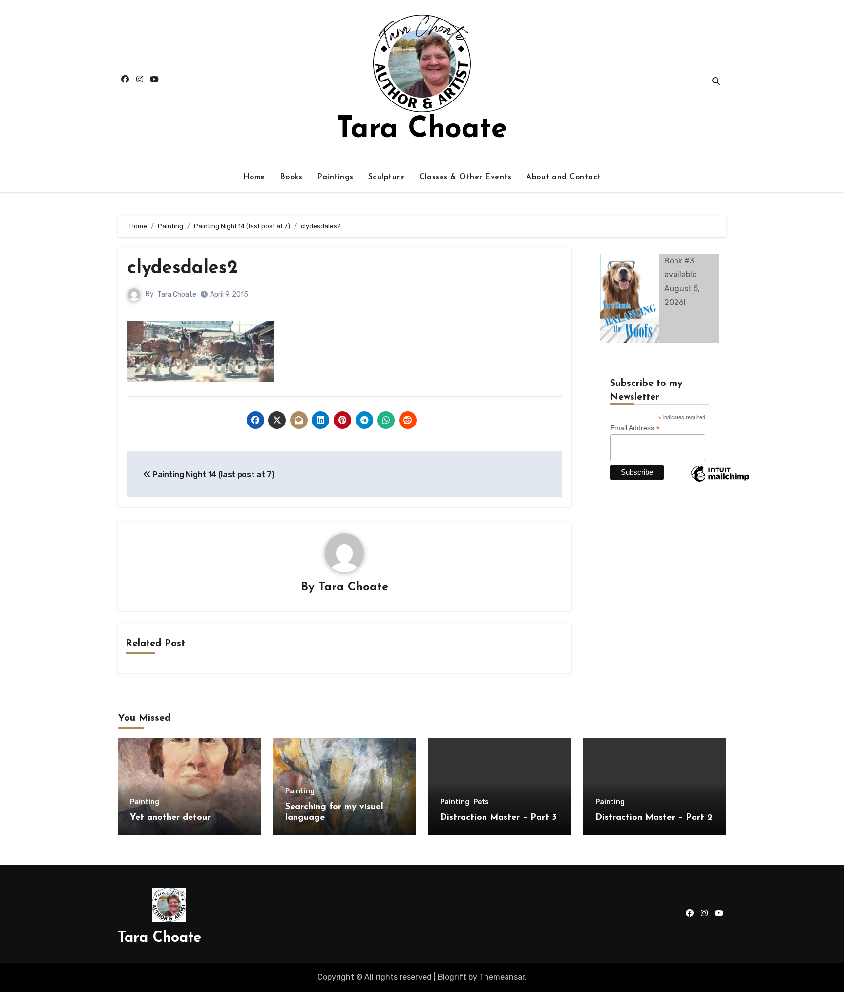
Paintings (335, 177)
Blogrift (452, 977)
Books (291, 177)
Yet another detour (170, 817)
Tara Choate (421, 129)
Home (254, 177)
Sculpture (386, 177)
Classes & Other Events (465, 177)
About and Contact (563, 177)
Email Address (635, 428)
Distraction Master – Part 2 (654, 817)
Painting (144, 802)
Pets (481, 802)
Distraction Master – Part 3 (498, 817)
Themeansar (502, 977)
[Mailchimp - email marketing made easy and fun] (720, 481)
